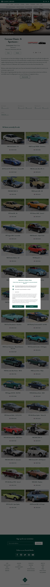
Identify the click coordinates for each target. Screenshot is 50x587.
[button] (25, 292)
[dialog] (25, 293)
